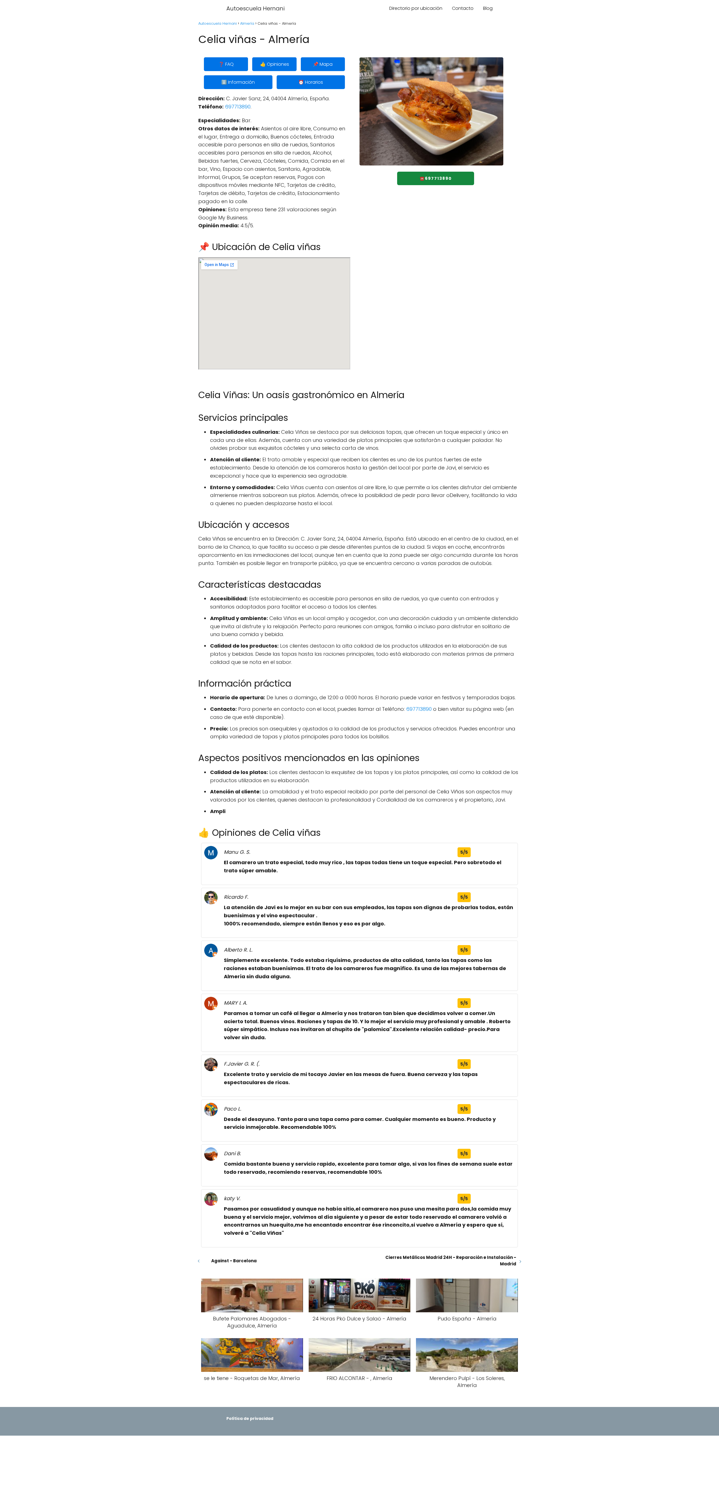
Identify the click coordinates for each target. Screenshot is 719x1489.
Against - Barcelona (234, 1261)
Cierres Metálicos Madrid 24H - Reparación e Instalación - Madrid (450, 1260)
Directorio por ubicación (415, 8)
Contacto (463, 8)
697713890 (238, 106)
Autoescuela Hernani (255, 8)
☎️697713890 (436, 178)
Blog (488, 8)
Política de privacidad (249, 1418)
